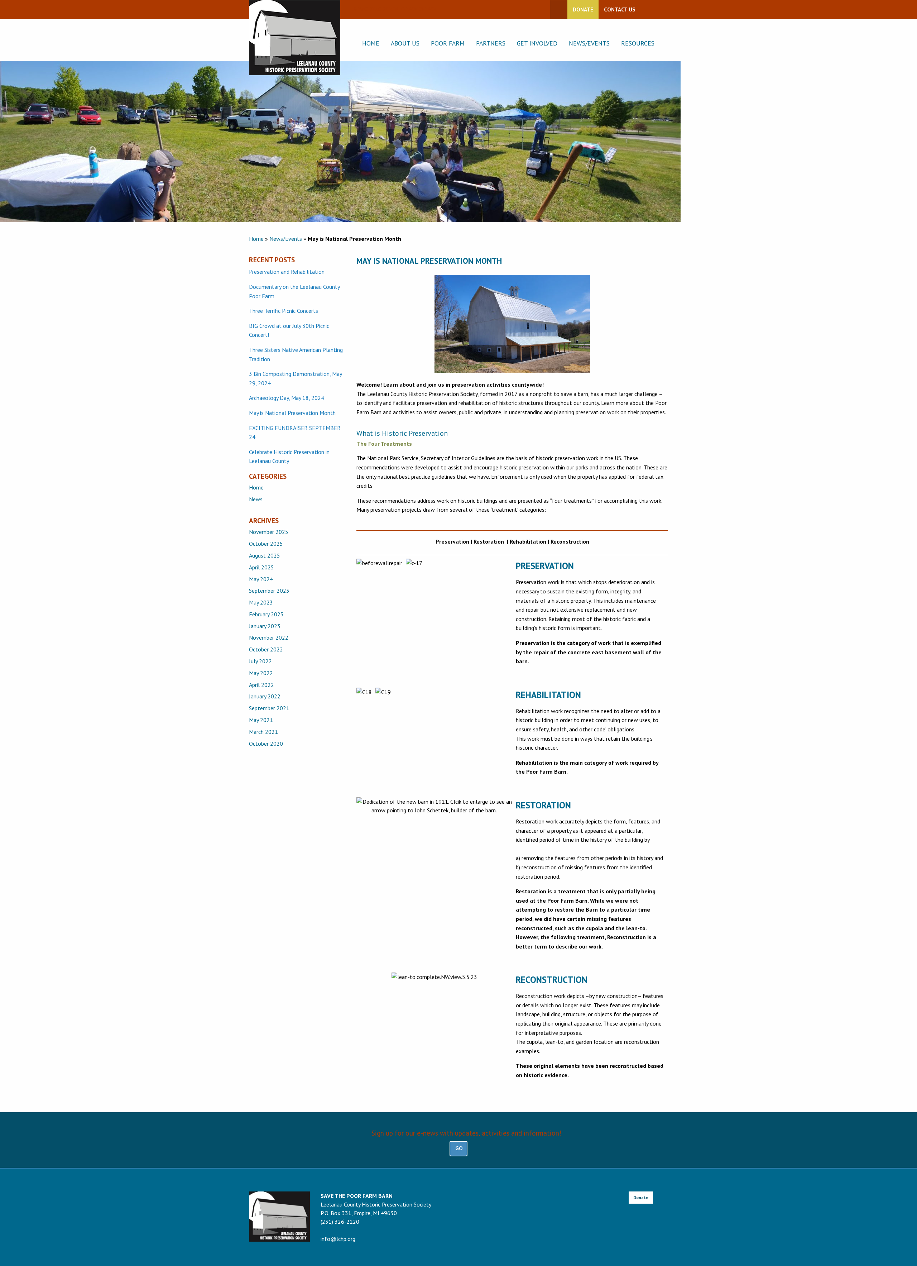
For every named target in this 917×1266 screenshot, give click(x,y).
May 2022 (261, 673)
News (256, 499)
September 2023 (269, 590)
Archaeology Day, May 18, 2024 (286, 397)
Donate (583, 9)
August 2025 (264, 555)
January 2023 (264, 626)
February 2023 (266, 614)
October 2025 (266, 543)
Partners (490, 43)
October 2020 (266, 743)
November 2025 (268, 531)
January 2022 (264, 696)
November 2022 (268, 637)
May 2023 (261, 602)
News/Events (589, 43)
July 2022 (260, 661)
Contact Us (619, 9)
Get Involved (537, 43)
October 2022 (266, 649)
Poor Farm (448, 43)
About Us (405, 43)
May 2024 (261, 579)
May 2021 (261, 719)
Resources (637, 43)
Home (370, 43)
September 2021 (269, 708)
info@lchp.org (338, 1238)
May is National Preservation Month (292, 412)
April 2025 (261, 567)
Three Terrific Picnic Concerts (283, 310)
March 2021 (263, 731)
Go (459, 1148)
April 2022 (261, 684)
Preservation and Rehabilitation (287, 271)
